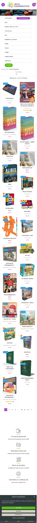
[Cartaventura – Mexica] (27, 293)
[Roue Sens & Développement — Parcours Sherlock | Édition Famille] (9, 385)
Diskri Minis (27, 211)
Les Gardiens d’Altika (27, 279)
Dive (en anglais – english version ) (27, 143)
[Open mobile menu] (3, 4)
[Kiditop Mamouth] (27, 158)
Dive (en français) (9, 132)
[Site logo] (19, 4)
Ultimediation (10, 98)
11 (24, 410)
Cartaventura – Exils (27, 235)
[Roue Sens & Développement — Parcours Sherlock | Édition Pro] (9, 254)
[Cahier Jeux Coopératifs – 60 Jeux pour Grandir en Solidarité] (27, 92)
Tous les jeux (18, 72)
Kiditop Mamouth (27, 168)
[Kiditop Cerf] (9, 147)
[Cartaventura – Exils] (27, 226)
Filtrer (8, 65)
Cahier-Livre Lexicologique (10, 368)
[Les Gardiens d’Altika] (27, 270)
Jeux (7, 69)
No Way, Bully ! (10, 208)
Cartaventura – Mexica (27, 303)
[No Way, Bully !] (9, 199)
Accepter (18, 508)
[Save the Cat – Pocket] (9, 309)
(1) (13, 401)
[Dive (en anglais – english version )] (27, 128)
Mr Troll (27, 255)
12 (28, 410)
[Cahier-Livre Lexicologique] (9, 358)
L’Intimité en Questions (9, 238)
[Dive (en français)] (9, 118)
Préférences (18, 514)
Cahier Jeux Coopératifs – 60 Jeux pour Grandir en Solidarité (27, 106)
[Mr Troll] (27, 248)
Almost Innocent (27, 192)
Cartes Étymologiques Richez (27, 379)
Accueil (3, 69)
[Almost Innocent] (27, 182)
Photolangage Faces (9, 295)
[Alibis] (9, 173)
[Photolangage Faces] (9, 283)
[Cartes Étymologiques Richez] (27, 368)
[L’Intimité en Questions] (9, 226)
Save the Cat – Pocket (10, 319)
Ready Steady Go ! (27, 326)
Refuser (18, 511)
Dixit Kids (9, 343)
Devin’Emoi (27, 352)
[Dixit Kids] (9, 334)
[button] (34, 497)
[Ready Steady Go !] (27, 317)
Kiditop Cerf (9, 156)
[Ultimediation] (9, 89)
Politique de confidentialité (18, 518)
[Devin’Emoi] (27, 342)
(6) (30, 110)
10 (21, 410)
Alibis (9, 184)
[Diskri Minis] (27, 204)
